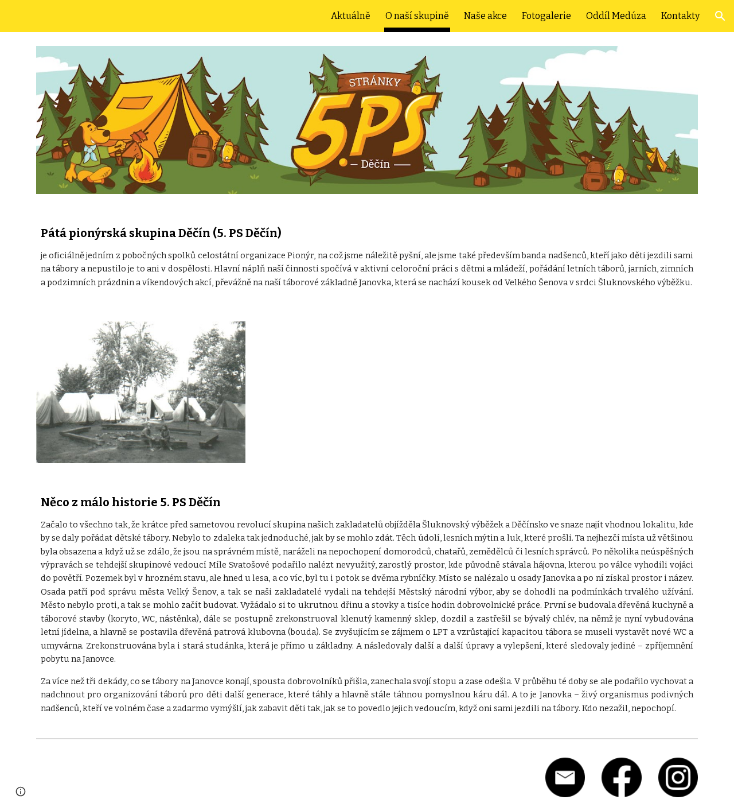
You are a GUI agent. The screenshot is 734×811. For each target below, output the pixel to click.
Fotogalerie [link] (546, 15)
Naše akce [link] (485, 15)
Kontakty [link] (680, 15)
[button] (720, 16)
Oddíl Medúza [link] (616, 15)
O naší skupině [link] (417, 15)
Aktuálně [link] (350, 15)
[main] (367, 258)
